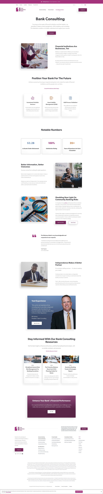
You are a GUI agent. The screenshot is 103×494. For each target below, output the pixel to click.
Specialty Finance (41, 446)
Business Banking (42, 9)
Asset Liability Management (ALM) (69, 440)
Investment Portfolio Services (69, 438)
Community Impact (82, 440)
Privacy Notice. (8, 492)
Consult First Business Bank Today (51, 88)
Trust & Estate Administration (56, 442)
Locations (25, 4)
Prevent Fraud (35, 4)
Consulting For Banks (60, 9)
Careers (21, 4)
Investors (80, 450)
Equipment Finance (41, 448)
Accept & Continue (79, 491)
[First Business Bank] (20, 429)
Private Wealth (51, 9)
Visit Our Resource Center (51, 351)
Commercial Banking (41, 438)
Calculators (80, 449)
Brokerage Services (55, 445)
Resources (30, 4)
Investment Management (56, 440)
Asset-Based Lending (41, 450)
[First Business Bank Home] (21, 11)
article (65, 202)
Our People (80, 442)
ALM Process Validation (68, 442)
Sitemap (70, 486)
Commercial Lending (41, 442)
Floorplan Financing (41, 453)
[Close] (101, 492)
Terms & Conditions (64, 486)
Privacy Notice (57, 486)
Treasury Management (41, 440)
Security (80, 452)
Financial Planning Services (56, 438)
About (17, 4)
